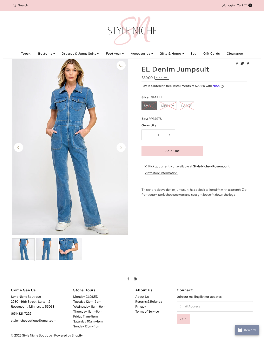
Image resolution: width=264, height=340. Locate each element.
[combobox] (50, 5)
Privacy (140, 306)
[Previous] (18, 147)
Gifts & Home (171, 53)
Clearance (235, 53)
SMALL (149, 106)
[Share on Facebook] (237, 63)
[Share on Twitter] (242, 63)
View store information (161, 173)
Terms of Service (147, 311)
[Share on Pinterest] (248, 63)
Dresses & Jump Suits (79, 53)
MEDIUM (167, 106)
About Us (142, 297)
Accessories (141, 53)
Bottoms (45, 53)
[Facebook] (128, 278)
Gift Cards (211, 53)
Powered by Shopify (68, 335)
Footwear (114, 53)
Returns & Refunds (148, 302)
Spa (194, 53)
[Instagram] (135, 278)
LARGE (186, 106)
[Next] (121, 147)
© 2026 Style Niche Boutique (31, 335)
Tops (25, 53)
